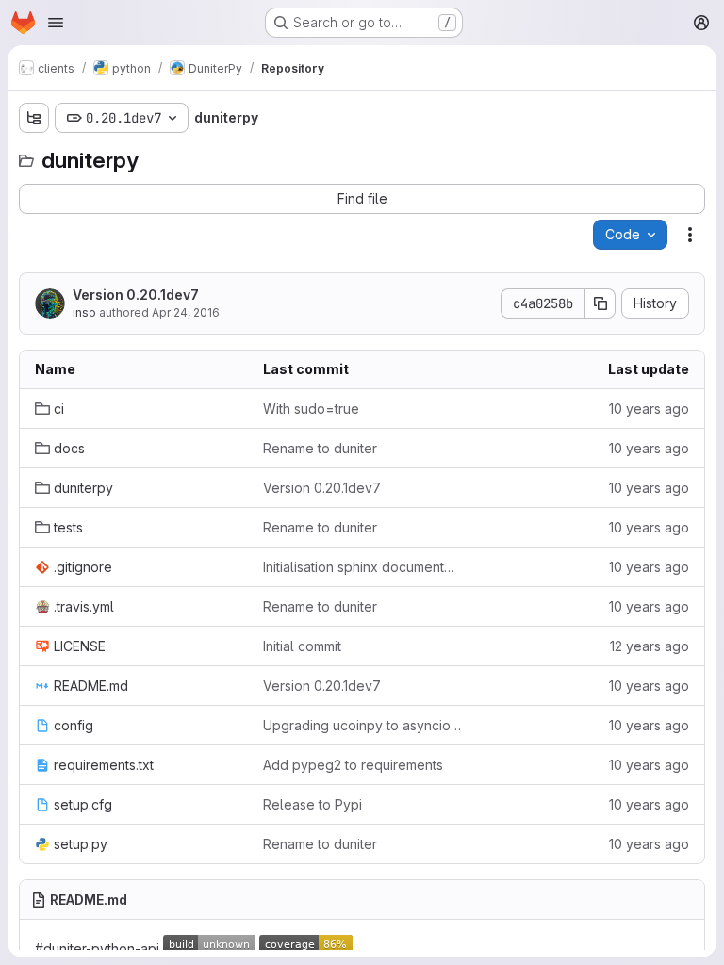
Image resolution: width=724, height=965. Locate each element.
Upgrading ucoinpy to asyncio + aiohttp (362, 725)
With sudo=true (311, 409)
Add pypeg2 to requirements (353, 765)
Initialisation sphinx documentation (362, 567)
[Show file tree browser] (34, 118)
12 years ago (649, 646)
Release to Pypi (312, 804)
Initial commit (302, 646)
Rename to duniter (320, 448)
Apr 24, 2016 (186, 312)
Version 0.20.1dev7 (136, 294)
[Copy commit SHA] (600, 303)
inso (84, 312)
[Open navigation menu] (56, 23)
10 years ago (649, 409)
